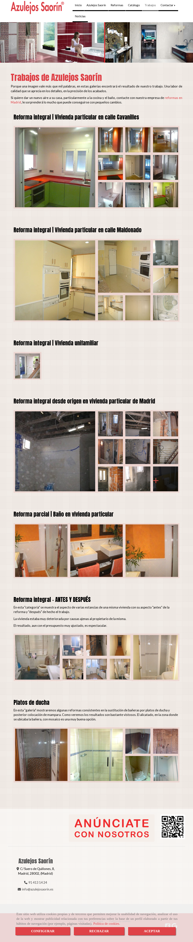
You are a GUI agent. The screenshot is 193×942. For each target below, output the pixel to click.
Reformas (117, 5)
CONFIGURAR (42, 931)
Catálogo (134, 5)
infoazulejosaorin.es (37, 889)
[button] (14, 42)
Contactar (167, 5)
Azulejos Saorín (96, 5)
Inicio (78, 5)
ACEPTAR (152, 931)
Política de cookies (106, 923)
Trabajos (150, 5)
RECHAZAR (99, 931)
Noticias (80, 16)
